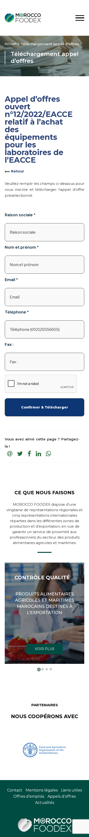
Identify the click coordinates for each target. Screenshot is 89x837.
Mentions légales (42, 790)
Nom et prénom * (22, 247)
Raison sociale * (20, 215)
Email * (11, 280)
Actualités (44, 802)
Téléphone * (17, 312)
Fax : (9, 345)
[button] (38, 669)
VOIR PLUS (44, 649)
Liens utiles (71, 790)
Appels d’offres (61, 796)
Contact (14, 790)
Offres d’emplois (28, 796)
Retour (17, 171)
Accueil (10, 43)
